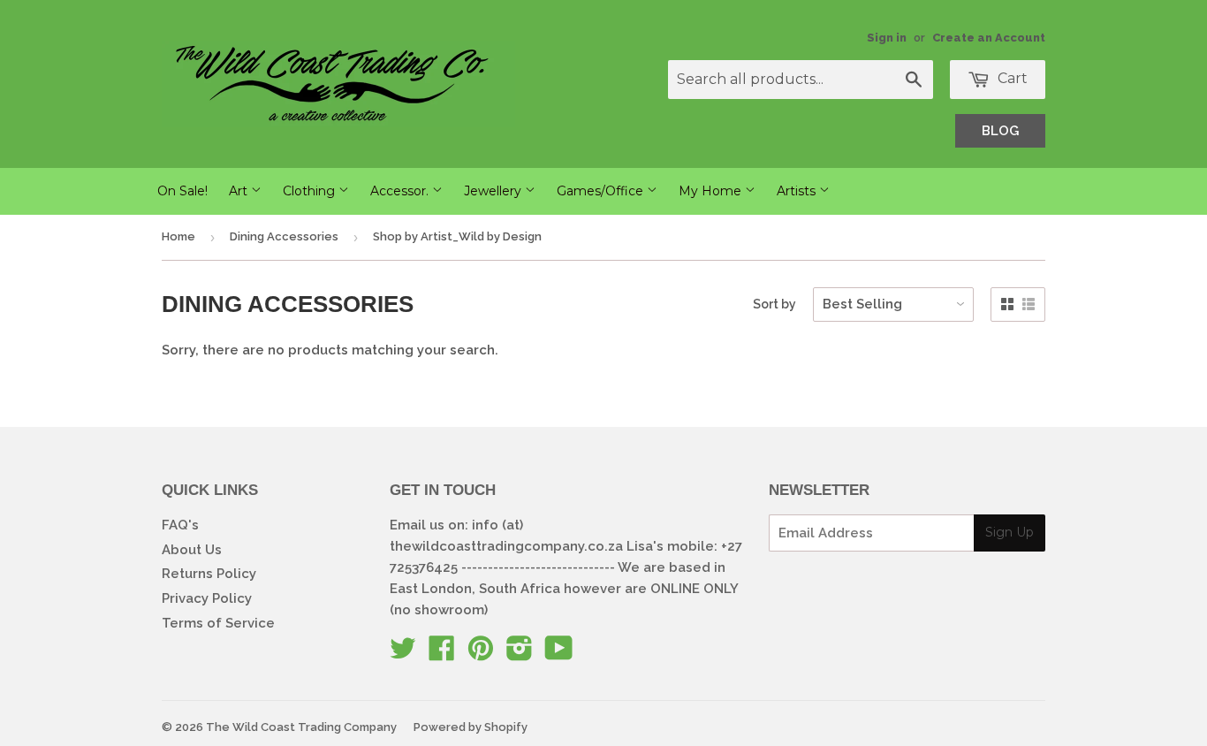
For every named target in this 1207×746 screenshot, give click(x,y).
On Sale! (182, 191)
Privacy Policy (207, 598)
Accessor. (401, 191)
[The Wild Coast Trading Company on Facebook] (442, 654)
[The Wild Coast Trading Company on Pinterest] (480, 654)
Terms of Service (218, 623)
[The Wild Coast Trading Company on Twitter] (403, 654)
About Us (192, 550)
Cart (1011, 78)
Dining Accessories (284, 236)
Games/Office (602, 191)
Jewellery (494, 191)
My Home (712, 191)
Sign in (887, 37)
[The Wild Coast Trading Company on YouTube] (559, 654)
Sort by (774, 304)
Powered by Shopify (471, 727)
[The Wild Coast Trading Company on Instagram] (519, 654)
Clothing (310, 191)
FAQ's (180, 525)
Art (240, 191)
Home (178, 236)
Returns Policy (209, 574)
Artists (798, 191)
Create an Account (988, 37)
